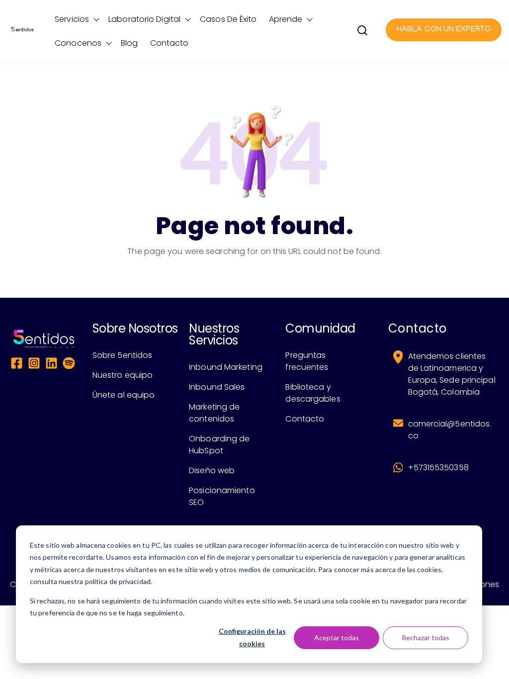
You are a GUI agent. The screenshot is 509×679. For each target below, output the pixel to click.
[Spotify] (69, 365)
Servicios (72, 19)
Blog (129, 43)
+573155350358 (438, 467)
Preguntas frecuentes (306, 361)
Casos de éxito (228, 19)
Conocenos (78, 43)
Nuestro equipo (122, 375)
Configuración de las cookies (252, 637)
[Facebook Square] (16, 365)
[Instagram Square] (34, 365)
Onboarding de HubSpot (219, 444)
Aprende (286, 19)
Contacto (169, 43)
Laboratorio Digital (144, 19)
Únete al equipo (123, 395)
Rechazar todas (425, 637)
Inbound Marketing (225, 367)
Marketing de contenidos (214, 412)
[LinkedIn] (51, 365)
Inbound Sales (217, 387)
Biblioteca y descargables (312, 393)
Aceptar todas (336, 637)
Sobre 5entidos (122, 355)
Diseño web (212, 470)
